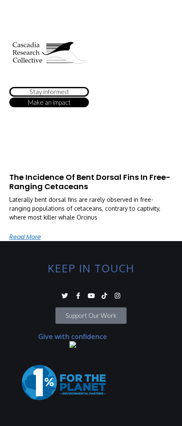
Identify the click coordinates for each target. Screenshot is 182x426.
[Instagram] (117, 296)
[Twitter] (65, 296)
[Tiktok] (104, 296)
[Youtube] (91, 296)
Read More (25, 237)
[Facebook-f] (78, 296)
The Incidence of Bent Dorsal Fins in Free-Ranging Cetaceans (90, 182)
